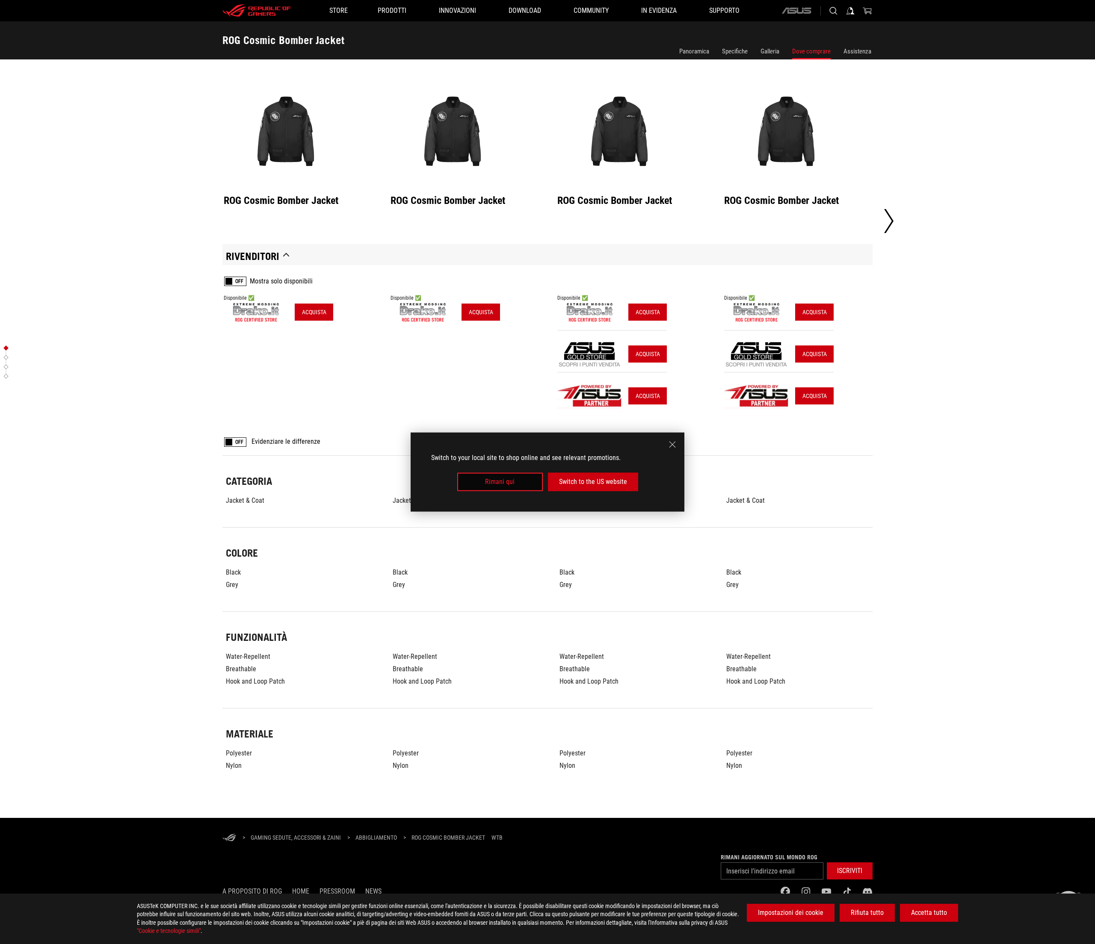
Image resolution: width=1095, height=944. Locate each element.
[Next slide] (889, 220)
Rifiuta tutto (867, 913)
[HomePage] (229, 838)
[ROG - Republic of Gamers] (256, 10)
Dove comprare (811, 51)
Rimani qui (500, 482)
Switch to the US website (593, 482)
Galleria (770, 51)
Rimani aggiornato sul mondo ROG (769, 857)
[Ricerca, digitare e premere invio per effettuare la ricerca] (833, 10)
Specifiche (735, 51)
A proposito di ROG (252, 891)
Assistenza (857, 51)
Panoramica (694, 51)
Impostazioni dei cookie (790, 913)
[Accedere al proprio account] (850, 10)
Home (300, 891)
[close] (672, 445)
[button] (850, 870)
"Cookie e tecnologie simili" (169, 930)
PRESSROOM (337, 891)
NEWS (373, 891)
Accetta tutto (929, 913)
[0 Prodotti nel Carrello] (867, 10)
